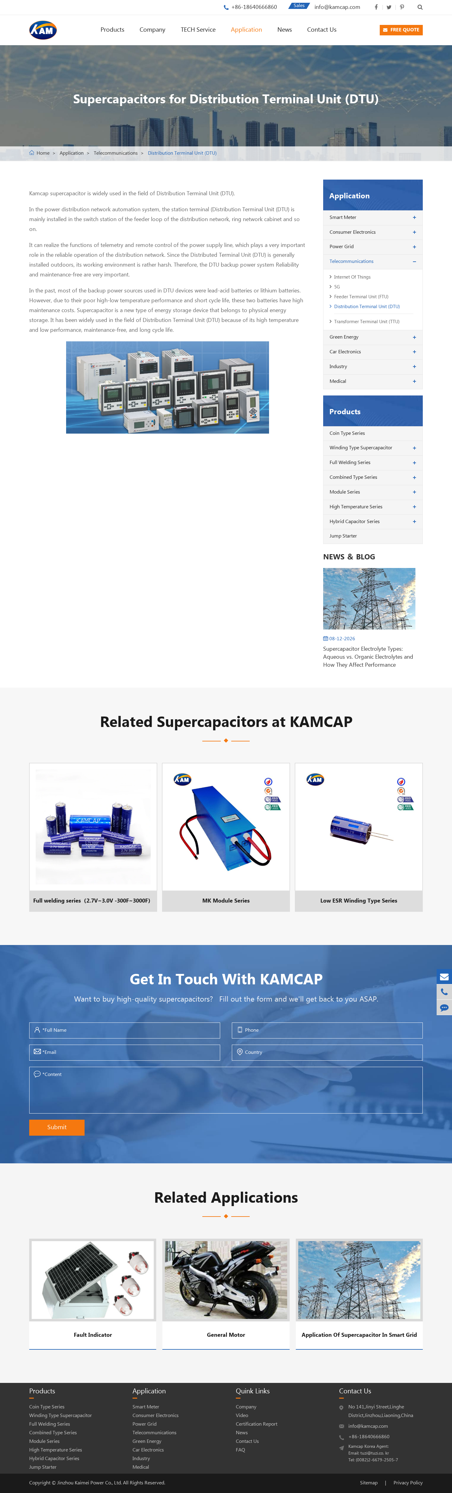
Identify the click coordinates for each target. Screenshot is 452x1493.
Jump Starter (343, 536)
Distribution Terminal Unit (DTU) (182, 153)
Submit (57, 1127)
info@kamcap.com (337, 7)
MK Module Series (224, 837)
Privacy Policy (408, 1483)
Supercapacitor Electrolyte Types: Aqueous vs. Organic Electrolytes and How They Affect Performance (368, 657)
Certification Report (256, 1424)
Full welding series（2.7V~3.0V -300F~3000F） (93, 837)
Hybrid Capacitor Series (355, 521)
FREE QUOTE (404, 30)
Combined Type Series (353, 477)
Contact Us (321, 30)
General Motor (226, 1335)
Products (112, 30)
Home (43, 153)
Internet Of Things (352, 277)
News (284, 30)
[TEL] (444, 991)
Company (152, 30)
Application (246, 30)
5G (337, 287)
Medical (338, 381)
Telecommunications (116, 153)
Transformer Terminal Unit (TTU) (367, 322)
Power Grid (342, 247)
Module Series (345, 492)
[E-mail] (444, 976)
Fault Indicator (93, 1335)
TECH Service (198, 30)
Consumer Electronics (353, 232)
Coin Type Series (347, 433)
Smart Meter (343, 217)
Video (242, 1415)
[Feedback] (444, 1007)
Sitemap (369, 1483)
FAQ (240, 1450)
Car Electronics (345, 352)
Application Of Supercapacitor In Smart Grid (359, 1335)
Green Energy (344, 337)
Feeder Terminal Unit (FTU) (361, 297)
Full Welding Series (350, 462)
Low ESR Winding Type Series (359, 837)
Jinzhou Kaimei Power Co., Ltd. (90, 1483)
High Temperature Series (356, 507)
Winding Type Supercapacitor (361, 448)
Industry (338, 366)
